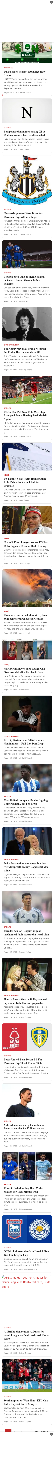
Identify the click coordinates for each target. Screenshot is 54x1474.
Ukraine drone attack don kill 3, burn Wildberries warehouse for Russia (26, 617)
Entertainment (11, 345)
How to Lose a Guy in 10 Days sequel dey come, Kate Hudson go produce (25, 1001)
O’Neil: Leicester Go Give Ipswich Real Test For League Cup (27, 1253)
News (6, 475)
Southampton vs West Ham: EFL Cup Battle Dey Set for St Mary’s (26, 1402)
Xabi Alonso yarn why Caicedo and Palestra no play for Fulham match (24, 1126)
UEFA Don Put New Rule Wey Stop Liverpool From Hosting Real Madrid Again (25, 415)
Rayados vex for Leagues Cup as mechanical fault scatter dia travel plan (26, 932)
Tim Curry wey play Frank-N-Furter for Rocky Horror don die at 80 (25, 350)
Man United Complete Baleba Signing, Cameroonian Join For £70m (26, 802)
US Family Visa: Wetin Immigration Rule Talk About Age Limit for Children (25, 482)
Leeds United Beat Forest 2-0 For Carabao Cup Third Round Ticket (24, 1061)
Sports (7, 128)
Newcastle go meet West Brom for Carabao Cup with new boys (23, 215)
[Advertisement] (27, 21)
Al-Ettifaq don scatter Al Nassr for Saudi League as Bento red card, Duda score (26, 1335)
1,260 (35, 1431)
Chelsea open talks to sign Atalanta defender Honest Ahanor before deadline (24, 280)
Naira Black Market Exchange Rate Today (24, 73)
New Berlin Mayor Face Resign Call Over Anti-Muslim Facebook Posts (24, 670)
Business (8, 68)
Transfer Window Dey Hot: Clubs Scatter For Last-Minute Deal (23, 1190)
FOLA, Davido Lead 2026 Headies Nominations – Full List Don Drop (24, 742)
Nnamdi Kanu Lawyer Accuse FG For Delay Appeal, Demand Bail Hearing (26, 544)
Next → (44, 1431)
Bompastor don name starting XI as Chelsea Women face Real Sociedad (24, 133)
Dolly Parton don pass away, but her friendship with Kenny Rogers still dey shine (26, 866)
